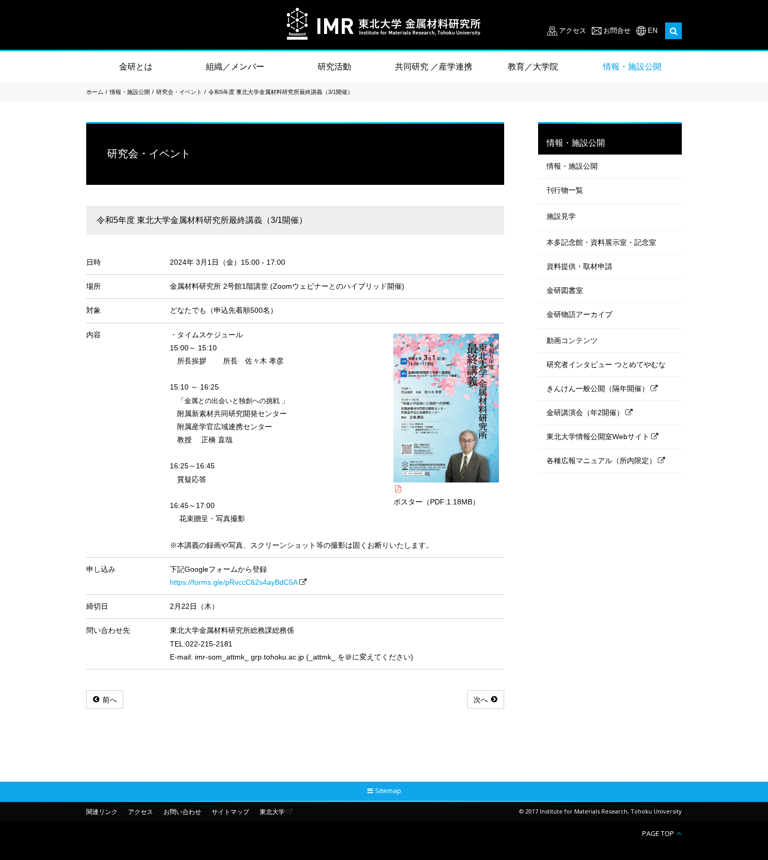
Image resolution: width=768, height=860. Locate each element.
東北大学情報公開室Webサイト (597, 436)
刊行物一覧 (564, 190)
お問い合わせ (182, 812)
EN (652, 30)
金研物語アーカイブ (579, 314)
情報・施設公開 (632, 66)
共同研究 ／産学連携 (433, 66)
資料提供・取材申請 (579, 266)
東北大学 (272, 812)
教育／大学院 (533, 66)
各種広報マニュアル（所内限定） (601, 460)
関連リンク (102, 812)
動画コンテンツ (572, 340)
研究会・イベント (179, 92)
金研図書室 (564, 290)
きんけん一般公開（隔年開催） (597, 388)
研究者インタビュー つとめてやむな (606, 364)
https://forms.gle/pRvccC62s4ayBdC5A (234, 582)
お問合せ (617, 30)
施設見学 (561, 216)
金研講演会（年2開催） (585, 412)
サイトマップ (230, 812)
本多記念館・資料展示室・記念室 (601, 242)
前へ (109, 700)
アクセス (572, 30)
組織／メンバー (235, 66)
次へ (480, 700)
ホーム (94, 92)
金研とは (136, 66)
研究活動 (334, 66)
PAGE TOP (658, 833)
